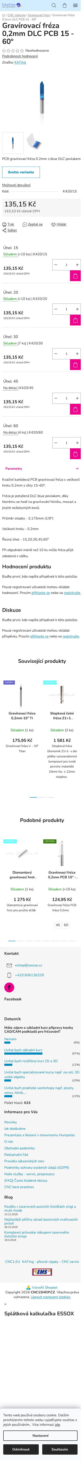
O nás (8, 1141)
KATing (20, 62)
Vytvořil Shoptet (45, 1287)
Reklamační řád (16, 1154)
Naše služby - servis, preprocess (29, 1174)
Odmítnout (21, 1449)
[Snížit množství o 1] (56, 264)
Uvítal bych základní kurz (23, 1050)
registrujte (72, 593)
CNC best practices (19, 1187)
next (79, 705)
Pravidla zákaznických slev (24, 1161)
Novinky (10, 1122)
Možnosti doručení (16, 185)
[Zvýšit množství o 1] (77, 264)
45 (58, 925)
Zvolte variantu (21, 172)
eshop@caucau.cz (28, 965)
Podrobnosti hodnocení (20, 56)
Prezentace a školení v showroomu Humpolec (39, 1135)
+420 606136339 (29, 975)
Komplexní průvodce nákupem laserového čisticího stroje (36, 1234)
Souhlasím (59, 1449)
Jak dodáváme (15, 1128)
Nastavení (40, 1435)
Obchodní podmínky (19, 1148)
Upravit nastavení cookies (50, 1297)
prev (4, 705)
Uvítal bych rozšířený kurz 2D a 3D (31, 1061)
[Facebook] (9, 987)
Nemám (10, 1039)
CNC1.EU (12, 1261)
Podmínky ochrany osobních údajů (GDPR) (36, 1167)
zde (57, 1424)
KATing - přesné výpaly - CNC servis (50, 1261)
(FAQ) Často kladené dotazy (25, 1180)
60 (66, 925)
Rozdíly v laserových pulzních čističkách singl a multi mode (40, 1208)
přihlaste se (41, 593)
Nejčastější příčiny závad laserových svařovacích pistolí (41, 1221)
